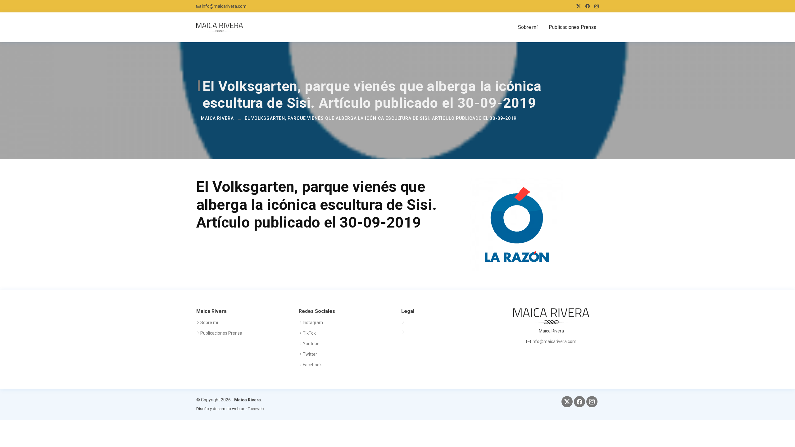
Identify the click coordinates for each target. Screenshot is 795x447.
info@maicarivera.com (224, 6)
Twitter (310, 354)
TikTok (309, 333)
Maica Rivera (217, 118)
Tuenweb (256, 408)
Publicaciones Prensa (572, 27)
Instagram (313, 322)
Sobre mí (528, 27)
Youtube (311, 343)
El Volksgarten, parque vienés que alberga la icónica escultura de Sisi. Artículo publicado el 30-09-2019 (380, 118)
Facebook (312, 365)
